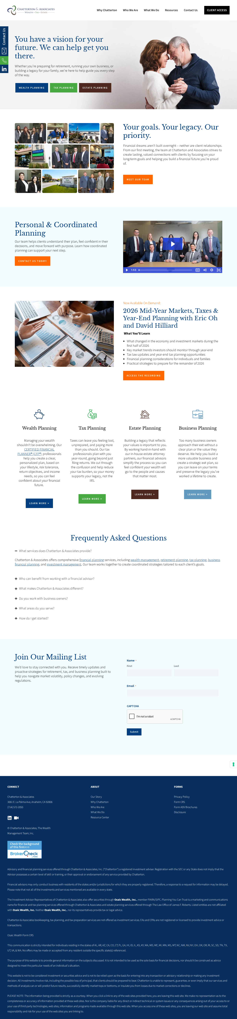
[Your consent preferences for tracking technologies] (233, 764)
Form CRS (179, 802)
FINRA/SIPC (154, 900)
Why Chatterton (100, 802)
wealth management (145, 560)
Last (176, 666)
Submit (134, 732)
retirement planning (174, 560)
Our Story (96, 797)
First (129, 666)
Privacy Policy (182, 797)
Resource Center (100, 817)
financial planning (91, 560)
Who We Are (97, 807)
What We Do (97, 812)
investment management (64, 564)
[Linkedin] (9, 818)
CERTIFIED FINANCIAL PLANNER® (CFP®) (35, 451)
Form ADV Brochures (185, 807)
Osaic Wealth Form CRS (20, 935)
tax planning (197, 560)
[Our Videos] (16, 818)
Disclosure (180, 812)
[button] (217, 10)
